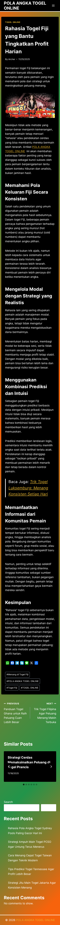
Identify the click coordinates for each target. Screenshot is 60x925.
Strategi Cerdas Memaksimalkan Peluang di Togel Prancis (29, 762)
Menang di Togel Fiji (17, 674)
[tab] (23, 784)
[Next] (51, 766)
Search (8, 802)
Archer (11, 59)
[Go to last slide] (9, 766)
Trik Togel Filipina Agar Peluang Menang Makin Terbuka (45, 713)
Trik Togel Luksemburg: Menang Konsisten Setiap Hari (28, 487)
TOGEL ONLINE (12, 22)
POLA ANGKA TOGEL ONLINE (23, 681)
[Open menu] (53, 5)
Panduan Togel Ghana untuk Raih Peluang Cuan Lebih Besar (15, 713)
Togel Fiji (12, 687)
